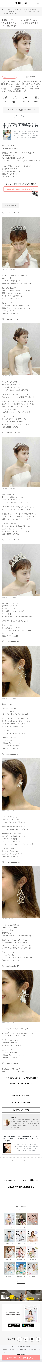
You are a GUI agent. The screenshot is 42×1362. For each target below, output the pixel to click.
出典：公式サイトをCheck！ (9, 375)
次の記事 (28, 1160)
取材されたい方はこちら (33, 1349)
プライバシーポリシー (20, 1349)
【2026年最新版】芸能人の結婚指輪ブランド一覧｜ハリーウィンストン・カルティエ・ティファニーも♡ (20, 1138)
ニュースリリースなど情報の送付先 (21, 1346)
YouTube (26, 102)
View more (21, 1282)
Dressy (21, 3)
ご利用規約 (11, 1349)
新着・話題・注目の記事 (21, 1095)
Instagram (36, 102)
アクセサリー (26, 9)
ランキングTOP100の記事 (21, 1103)
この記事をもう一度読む (21, 1110)
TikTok (6, 102)
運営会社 (5, 1349)
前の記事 (14, 1160)
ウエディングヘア (14, 9)
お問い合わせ (21, 1354)
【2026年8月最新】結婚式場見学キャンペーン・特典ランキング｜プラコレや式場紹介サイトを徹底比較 (20, 126)
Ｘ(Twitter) (16, 102)
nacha (13, 1117)
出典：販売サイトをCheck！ (9, 269)
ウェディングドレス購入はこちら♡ (21, 1358)
